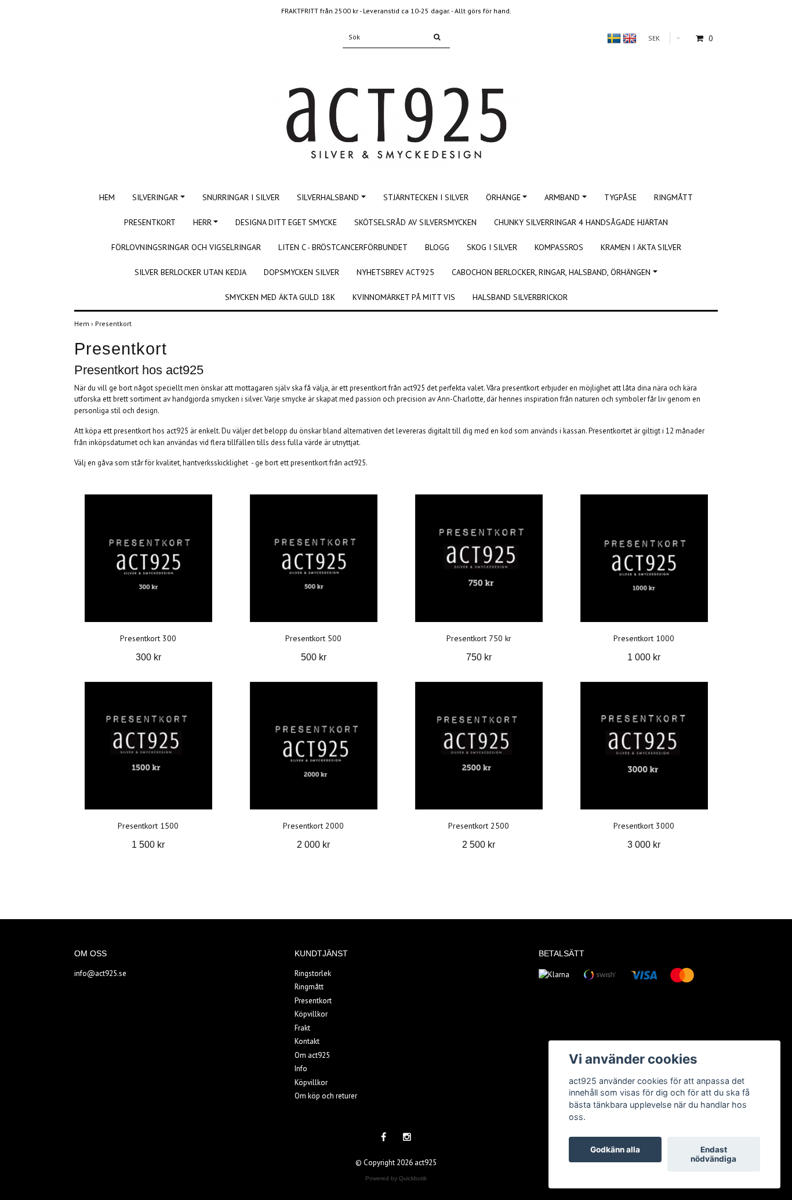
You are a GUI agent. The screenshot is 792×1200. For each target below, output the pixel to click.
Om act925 (312, 1055)
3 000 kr (643, 845)
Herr (202, 222)
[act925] (396, 110)
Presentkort (150, 222)
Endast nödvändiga (713, 1154)
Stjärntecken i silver (425, 197)
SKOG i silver (492, 247)
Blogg (437, 247)
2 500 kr (478, 845)
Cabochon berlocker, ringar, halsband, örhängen (551, 272)
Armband (562, 197)
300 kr (148, 657)
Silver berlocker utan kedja (190, 272)
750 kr (479, 657)
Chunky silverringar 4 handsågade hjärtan (581, 222)
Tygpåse (620, 197)
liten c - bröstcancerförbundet (343, 247)
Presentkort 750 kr (478, 638)
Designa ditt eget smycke (286, 222)
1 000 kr (643, 657)
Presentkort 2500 (478, 826)
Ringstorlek (313, 973)
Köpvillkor (311, 1014)
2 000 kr (313, 845)
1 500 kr (148, 845)
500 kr (313, 657)
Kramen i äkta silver (641, 247)
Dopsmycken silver (301, 272)
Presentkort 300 (148, 638)
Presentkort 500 (313, 638)
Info (301, 1069)
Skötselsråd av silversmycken (415, 222)
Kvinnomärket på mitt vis (404, 297)
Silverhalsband (328, 197)
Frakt (302, 1028)
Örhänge (503, 197)
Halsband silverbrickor (520, 297)
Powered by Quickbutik (396, 1178)
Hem (107, 197)
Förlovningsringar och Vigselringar (186, 247)
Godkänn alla (615, 1149)
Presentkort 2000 (313, 826)
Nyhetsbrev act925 (395, 272)
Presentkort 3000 (643, 826)
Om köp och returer (326, 1096)
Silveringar (155, 197)
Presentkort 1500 (148, 826)
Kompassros (559, 247)
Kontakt (307, 1041)
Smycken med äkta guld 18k (280, 297)
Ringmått (673, 197)
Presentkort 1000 (643, 638)
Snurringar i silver (240, 197)
